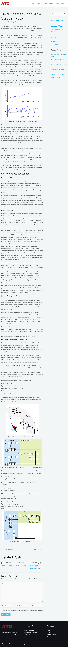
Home (32, 3)
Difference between (60, 20)
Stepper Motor (15, 22)
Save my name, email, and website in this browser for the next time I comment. (23, 610)
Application (53, 20)
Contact (63, 3)
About (57, 3)
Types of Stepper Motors (20, 563)
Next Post (37, 549)
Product (38, 3)
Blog (48, 637)
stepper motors (23, 155)
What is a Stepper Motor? (6, 563)
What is (5, 566)
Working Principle (54, 31)
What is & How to (48, 3)
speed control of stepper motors (29, 285)
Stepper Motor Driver (55, 29)
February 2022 (55, 41)
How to (52, 22)
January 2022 (54, 44)
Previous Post (8, 549)
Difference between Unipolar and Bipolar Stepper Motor (36, 564)
